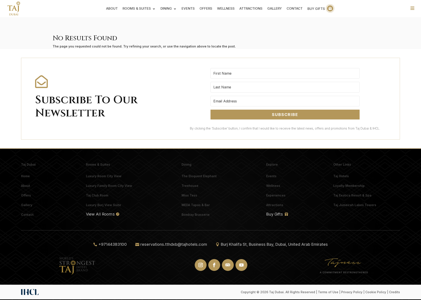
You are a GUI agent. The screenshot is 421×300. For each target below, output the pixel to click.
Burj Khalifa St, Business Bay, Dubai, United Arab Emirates (274, 244)
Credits (394, 292)
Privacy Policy (351, 292)
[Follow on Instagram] (201, 265)
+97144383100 (112, 244)
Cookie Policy (375, 292)
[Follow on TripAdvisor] (228, 265)
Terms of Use (328, 292)
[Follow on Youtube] (241, 265)
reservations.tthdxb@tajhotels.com (173, 244)
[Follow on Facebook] (214, 265)
